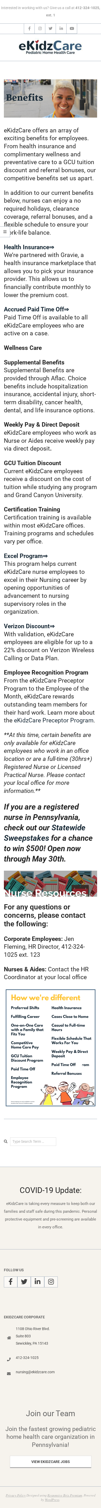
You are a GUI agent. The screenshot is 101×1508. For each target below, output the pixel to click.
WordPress (52, 1499)
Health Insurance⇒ (29, 247)
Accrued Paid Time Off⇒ (36, 309)
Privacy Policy (16, 1495)
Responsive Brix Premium (64, 1495)
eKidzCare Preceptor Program (53, 720)
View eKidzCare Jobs (50, 1462)
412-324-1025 (27, 1358)
